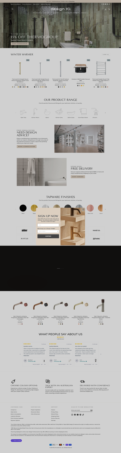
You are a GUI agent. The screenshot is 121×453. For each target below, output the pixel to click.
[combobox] (48, 231)
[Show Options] (57, 231)
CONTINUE (48, 236)
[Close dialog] (83, 209)
